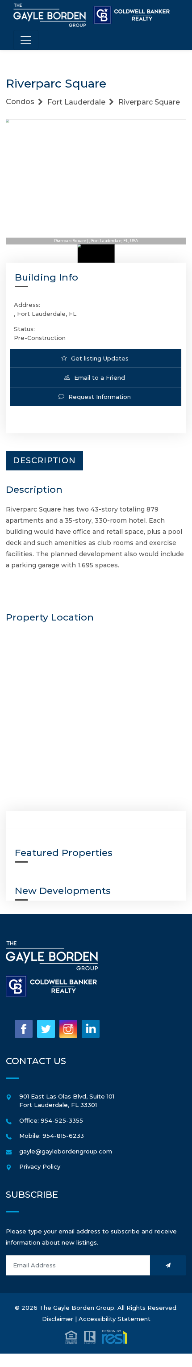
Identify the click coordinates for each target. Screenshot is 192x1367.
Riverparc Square (149, 102)
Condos (20, 101)
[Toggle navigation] (25, 40)
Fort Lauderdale (76, 102)
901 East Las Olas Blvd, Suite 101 (66, 1096)
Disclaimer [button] (57, 1318)
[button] (96, 1336)
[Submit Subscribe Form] (168, 1265)
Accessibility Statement (114, 1318)
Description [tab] (44, 460)
